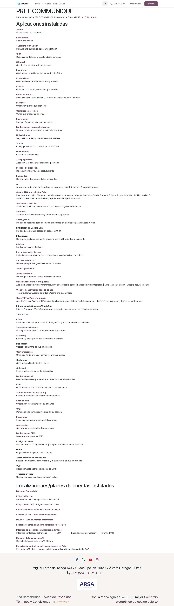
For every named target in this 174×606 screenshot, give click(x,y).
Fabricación (22, 119)
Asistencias (22, 425)
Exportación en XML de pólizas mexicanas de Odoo (41, 546)
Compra (20, 86)
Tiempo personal (24, 159)
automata (21, 211)
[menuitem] (37, 3)
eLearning (21, 335)
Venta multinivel (24, 273)
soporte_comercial (25, 260)
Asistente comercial (26, 203)
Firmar (19, 319)
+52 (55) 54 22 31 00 (87, 573)
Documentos (22, 151)
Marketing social (24, 376)
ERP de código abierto (86, 17)
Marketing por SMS (26, 433)
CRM (18, 54)
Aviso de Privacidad (58, 597)
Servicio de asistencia (27, 327)
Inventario (21, 70)
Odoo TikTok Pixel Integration (31, 298)
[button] (105, 3)
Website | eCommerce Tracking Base (34, 290)
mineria (20, 244)
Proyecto (20, 102)
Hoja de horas (23, 135)
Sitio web (20, 62)
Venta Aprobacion (25, 268)
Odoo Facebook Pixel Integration (32, 281)
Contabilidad (22, 78)
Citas (19, 409)
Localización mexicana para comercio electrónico (41, 524)
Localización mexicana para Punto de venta (38, 509)
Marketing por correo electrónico (33, 127)
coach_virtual (23, 219)
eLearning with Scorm (27, 45)
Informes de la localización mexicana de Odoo (39, 530)
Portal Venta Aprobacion (28, 252)
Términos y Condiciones (33, 601)
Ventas (19, 29)
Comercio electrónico (27, 111)
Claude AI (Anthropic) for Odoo (31, 192)
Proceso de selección (27, 168)
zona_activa (22, 314)
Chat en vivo (22, 400)
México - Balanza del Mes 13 (30, 538)
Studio (19, 143)
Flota (18, 384)
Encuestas (21, 417)
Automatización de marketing (31, 392)
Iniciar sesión (135, 3)
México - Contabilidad (27, 491)
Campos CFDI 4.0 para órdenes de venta (36, 514)
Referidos (151, 3)
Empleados (21, 176)
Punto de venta (23, 94)
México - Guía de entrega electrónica (34, 519)
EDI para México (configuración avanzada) (37, 504)
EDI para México (24, 496)
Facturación (22, 37)
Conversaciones (24, 352)
